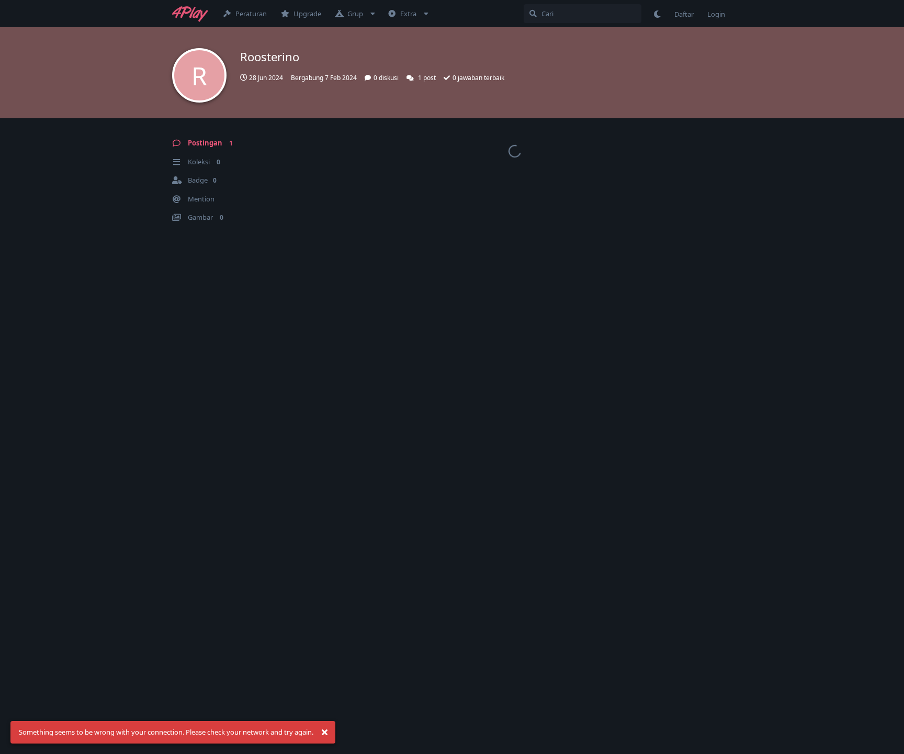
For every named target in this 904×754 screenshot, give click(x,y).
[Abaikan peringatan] (324, 732)
